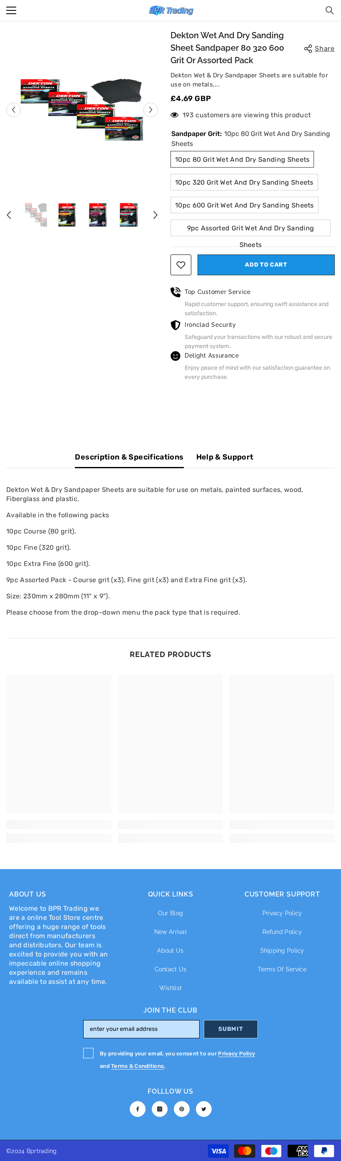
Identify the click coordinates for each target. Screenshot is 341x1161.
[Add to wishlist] (180, 264)
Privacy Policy (236, 1053)
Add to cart (266, 264)
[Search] (330, 10)
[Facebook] (138, 1109)
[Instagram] (160, 1109)
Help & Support (225, 457)
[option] (82, 110)
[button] (13, 109)
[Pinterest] (182, 1109)
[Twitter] (204, 1109)
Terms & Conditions (137, 1066)
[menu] (11, 10)
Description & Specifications (129, 457)
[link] (58, 824)
